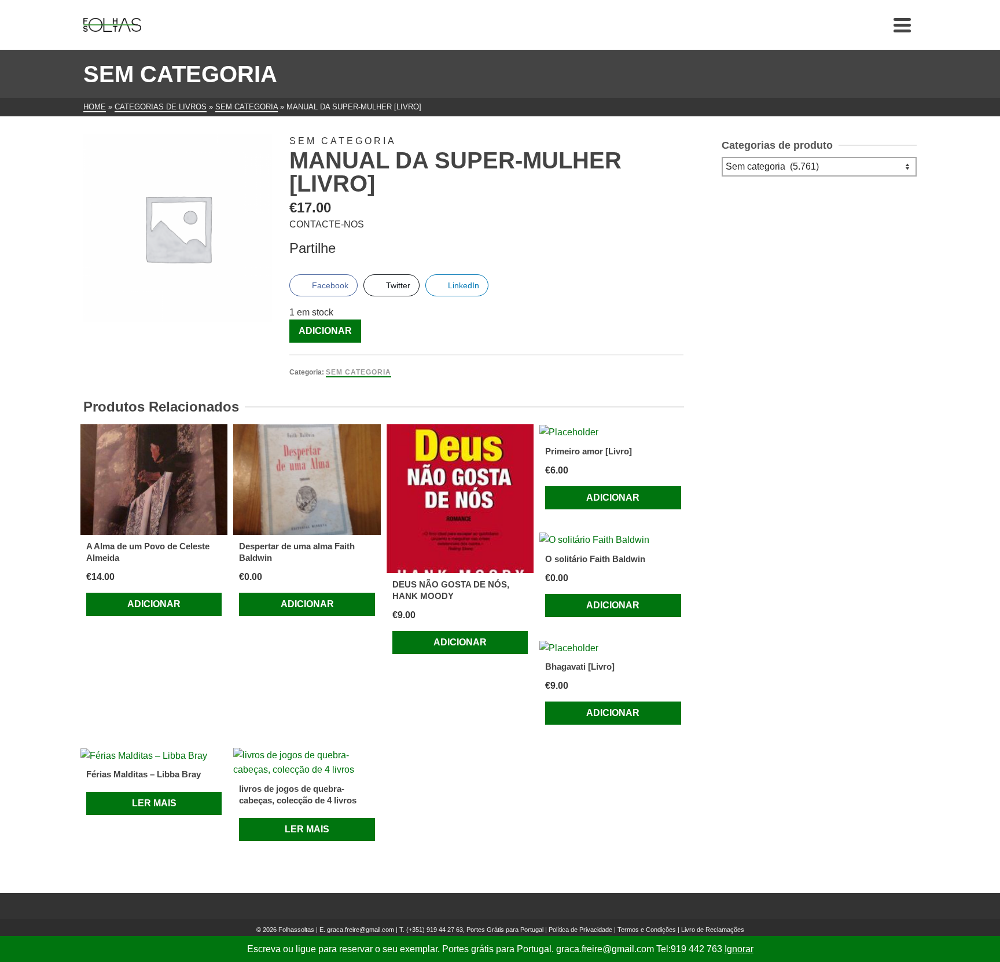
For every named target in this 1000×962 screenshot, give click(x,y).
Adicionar (325, 331)
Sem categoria (358, 372)
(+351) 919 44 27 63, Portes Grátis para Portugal (475, 929)
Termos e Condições (646, 929)
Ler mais (154, 803)
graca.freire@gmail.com (360, 929)
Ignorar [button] (739, 949)
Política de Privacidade (580, 929)
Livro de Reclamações (712, 929)
